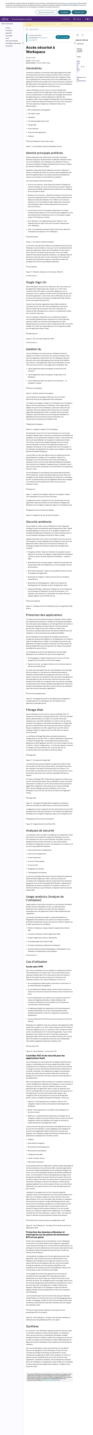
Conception (9, 35)
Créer (7, 38)
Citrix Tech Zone (34, 29)
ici (36, 276)
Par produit (9, 30)
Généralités (80, 43)
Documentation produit (22, 19)
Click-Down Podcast (12, 41)
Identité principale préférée (80, 50)
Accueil (8, 28)
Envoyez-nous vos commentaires (81, 79)
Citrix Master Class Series (13, 43)
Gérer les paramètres (46, 12)
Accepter (64, 12)
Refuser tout (79, 12)
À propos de (9, 46)
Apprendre (9, 33)
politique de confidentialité (68, 3)
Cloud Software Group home (51, 1380)
